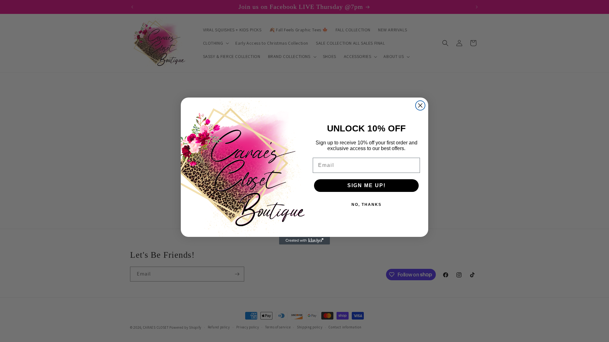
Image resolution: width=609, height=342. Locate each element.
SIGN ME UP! (366, 185)
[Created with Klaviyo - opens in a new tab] (304, 240)
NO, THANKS (366, 204)
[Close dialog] (420, 105)
